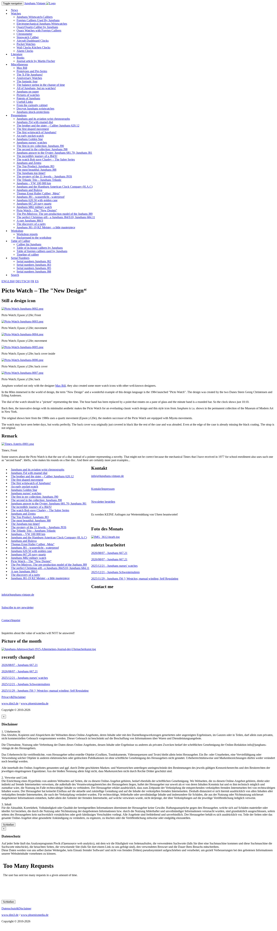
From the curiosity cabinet (32, 105)
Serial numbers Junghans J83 (34, 264)
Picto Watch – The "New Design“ (37, 210)
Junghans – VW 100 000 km (34, 183)
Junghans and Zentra (29, 162)
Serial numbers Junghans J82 (34, 261)
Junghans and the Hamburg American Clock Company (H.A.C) (55, 186)
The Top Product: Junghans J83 (35, 166)
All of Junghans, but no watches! (36, 88)
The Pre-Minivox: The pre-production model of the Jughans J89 (55, 213)
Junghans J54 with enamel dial (35, 122)
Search (15, 275)
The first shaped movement (33, 129)
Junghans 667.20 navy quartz (34, 203)
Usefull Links (25, 101)
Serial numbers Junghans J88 (34, 271)
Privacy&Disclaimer (14, 697)
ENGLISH (8, 281)
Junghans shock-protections (33, 112)
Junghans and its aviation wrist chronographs (43, 118)
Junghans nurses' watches (32, 142)
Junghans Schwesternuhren (115, 572)
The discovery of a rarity (31, 224)
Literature (16, 54)
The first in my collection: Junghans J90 (40, 145)
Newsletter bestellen (103, 501)
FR (32, 281)
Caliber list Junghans (29, 244)
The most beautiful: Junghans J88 (36, 169)
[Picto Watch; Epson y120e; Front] (22, 308)
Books (20, 57)
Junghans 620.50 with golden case (37, 200)
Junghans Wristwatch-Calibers (35, 16)
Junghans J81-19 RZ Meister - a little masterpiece (46, 227)
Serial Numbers (20, 258)
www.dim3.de (10, 703)
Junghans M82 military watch (34, 207)
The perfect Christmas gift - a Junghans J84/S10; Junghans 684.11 (56, 217)
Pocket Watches (26, 44)
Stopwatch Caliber (28, 37)
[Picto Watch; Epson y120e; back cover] (22, 360)
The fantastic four (27, 81)
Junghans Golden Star (30, 139)
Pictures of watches (28, 95)
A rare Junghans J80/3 (30, 220)
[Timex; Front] (18, 444)
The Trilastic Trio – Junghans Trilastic (39, 179)
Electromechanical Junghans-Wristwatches (42, 23)
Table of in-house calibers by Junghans (40, 247)
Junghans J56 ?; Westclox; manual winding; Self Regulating (134, 578)
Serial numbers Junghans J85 (34, 268)
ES (37, 281)
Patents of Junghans (28, 98)
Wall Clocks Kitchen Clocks (33, 47)
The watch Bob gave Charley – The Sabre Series (46, 159)
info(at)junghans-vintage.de (107, 476)
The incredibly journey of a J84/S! (37, 156)
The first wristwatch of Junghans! (36, 132)
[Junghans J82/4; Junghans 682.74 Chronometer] (105, 536)
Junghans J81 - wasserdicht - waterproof (40, 196)
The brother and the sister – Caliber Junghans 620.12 (48, 125)
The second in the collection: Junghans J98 (42, 149)
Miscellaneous (19, 64)
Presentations (19, 115)
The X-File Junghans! (30, 74)
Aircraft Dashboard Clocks (33, 40)
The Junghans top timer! (31, 173)
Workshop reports (27, 234)
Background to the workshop (34, 237)
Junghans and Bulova (29, 190)
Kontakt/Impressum (103, 488)
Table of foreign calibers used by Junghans (42, 251)
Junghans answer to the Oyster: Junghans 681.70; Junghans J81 (54, 152)
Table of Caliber (20, 241)
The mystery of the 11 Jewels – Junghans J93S (44, 176)
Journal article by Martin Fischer (36, 61)
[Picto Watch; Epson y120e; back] (22, 372)
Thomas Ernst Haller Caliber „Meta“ (38, 193)
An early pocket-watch (30, 135)
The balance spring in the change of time (41, 84)
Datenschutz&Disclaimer (16, 908)
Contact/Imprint (11, 620)
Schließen (8, 824)
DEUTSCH (22, 281)
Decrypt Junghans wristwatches (35, 108)
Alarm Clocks (25, 50)
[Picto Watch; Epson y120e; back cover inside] (22, 347)
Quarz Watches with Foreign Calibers (39, 30)
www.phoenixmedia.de (34, 703)
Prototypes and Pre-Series (32, 71)
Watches (16, 13)
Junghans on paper (28, 91)
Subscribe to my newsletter (18, 607)
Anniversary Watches (29, 78)
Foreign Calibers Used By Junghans (38, 20)
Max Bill (22, 67)
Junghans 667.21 (109, 553)
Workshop (17, 230)
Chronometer (24, 33)
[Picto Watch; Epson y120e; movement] (22, 321)
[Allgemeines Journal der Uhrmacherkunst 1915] (49, 649)
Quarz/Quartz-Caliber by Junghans (37, 27)
